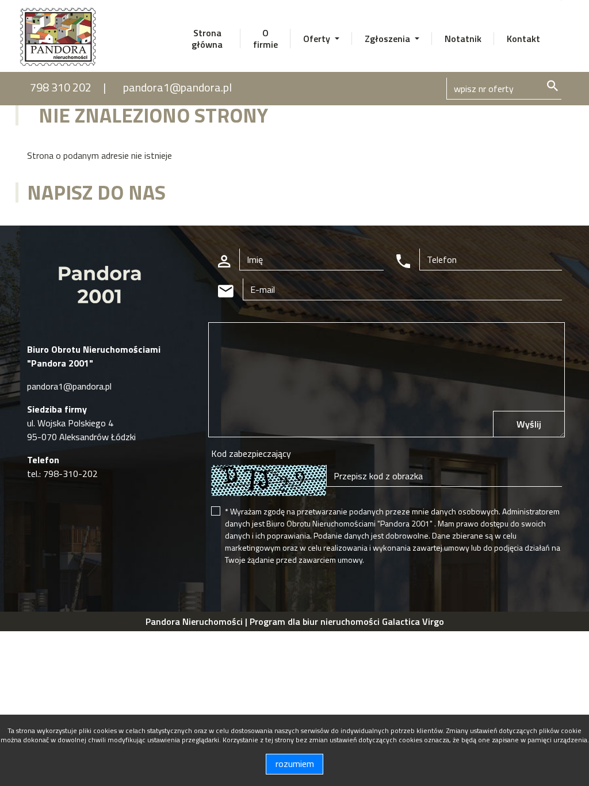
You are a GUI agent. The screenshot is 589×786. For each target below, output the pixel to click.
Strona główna (207, 38)
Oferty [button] (317, 38)
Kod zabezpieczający (251, 453)
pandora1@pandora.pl (177, 87)
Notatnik (463, 38)
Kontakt (523, 38)
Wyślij (529, 424)
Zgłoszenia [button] (388, 38)
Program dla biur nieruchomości (316, 621)
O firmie (265, 38)
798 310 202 (60, 87)
